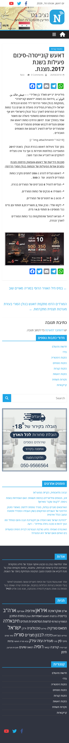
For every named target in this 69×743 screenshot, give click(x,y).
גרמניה (53, 616)
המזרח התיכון (18, 616)
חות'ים (24, 621)
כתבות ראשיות (60, 374)
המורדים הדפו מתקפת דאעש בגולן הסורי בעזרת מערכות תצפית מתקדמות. (35, 306)
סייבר (64, 641)
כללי (65, 352)
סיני (55, 641)
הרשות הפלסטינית (40, 621)
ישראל (14, 627)
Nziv (22, 74)
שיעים (22, 647)
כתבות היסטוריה (59, 357)
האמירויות (37, 616)
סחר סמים (9, 635)
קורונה (54, 647)
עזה (40, 640)
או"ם (64, 611)
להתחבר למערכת (54, 330)
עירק (32, 640)
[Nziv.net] (62, 34)
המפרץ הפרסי (59, 621)
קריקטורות (62, 385)
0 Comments (37, 74)
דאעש (46, 616)
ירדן (24, 628)
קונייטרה (63, 647)
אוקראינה (54, 610)
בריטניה (62, 616)
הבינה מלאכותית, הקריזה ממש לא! (50, 492)
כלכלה (48, 635)
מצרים (30, 634)
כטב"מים (57, 635)
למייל (8, 588)
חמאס (62, 628)
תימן (64, 652)
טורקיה (52, 628)
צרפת (10, 641)
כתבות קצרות (56, 48)
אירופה (30, 610)
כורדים (64, 635)
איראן (41, 610)
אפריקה (20, 611)
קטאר (47, 647)
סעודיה (48, 641)
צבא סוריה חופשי (21, 641)
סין (60, 641)
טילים (43, 628)
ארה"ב (9, 610)
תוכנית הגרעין (12, 647)
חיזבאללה (11, 621)
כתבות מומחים (60, 363)
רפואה (30, 647)
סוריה (19, 634)
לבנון (39, 635)
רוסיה (39, 646)
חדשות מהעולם (59, 346)
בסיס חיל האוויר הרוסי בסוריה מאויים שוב (38, 288)
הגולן (28, 616)
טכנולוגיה (34, 628)
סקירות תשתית (59, 379)
